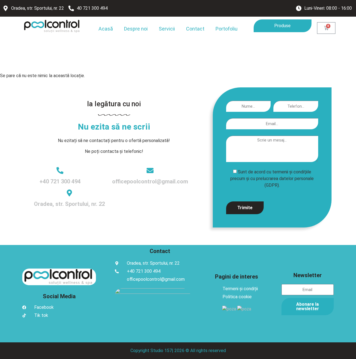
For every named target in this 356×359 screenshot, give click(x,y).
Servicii (167, 29)
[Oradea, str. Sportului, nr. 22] (69, 192)
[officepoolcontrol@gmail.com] (150, 170)
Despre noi (136, 29)
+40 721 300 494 (60, 181)
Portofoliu (227, 29)
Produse (282, 25)
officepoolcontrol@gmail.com (150, 181)
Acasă (105, 29)
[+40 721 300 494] (59, 170)
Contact (195, 29)
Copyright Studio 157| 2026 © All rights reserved (178, 350)
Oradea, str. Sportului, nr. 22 (69, 204)
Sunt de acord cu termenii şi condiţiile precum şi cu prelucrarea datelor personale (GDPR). (272, 178)
